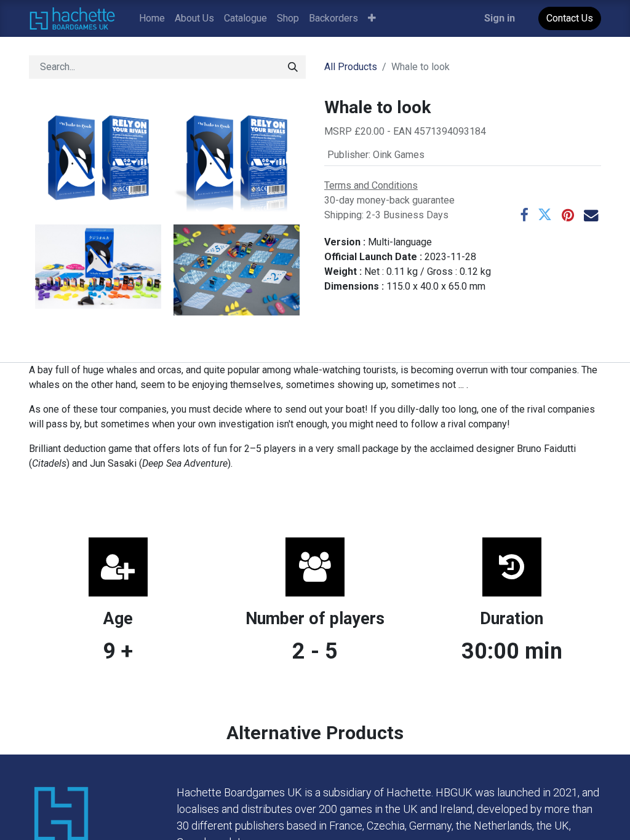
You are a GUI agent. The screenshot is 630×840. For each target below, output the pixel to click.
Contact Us (569, 18)
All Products (350, 67)
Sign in (499, 18)
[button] (372, 18)
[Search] (293, 67)
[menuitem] (152, 18)
